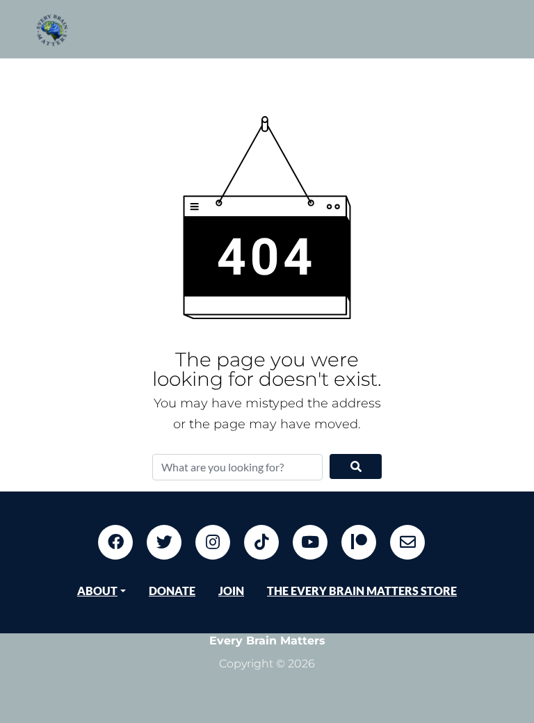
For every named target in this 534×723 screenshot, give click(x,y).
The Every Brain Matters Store (362, 590)
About (97, 590)
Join (231, 590)
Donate (172, 590)
